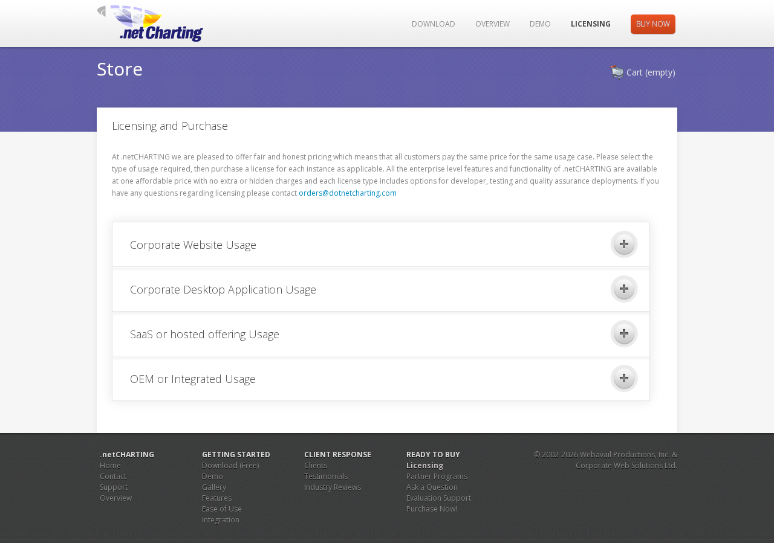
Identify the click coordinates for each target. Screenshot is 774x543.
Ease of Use (222, 509)
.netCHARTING (158, 23)
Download (433, 24)
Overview (492, 24)
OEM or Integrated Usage (193, 378)
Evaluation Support (438, 498)
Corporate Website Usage (193, 244)
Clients (315, 465)
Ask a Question (432, 487)
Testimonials (326, 476)
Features (217, 498)
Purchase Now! (431, 509)
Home (110, 465)
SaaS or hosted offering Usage (204, 334)
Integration (220, 520)
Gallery (214, 487)
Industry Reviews (332, 487)
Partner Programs (436, 476)
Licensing (591, 24)
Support (114, 487)
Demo (540, 24)
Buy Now (653, 24)
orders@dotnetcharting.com (348, 193)
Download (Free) (230, 465)
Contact (113, 476)
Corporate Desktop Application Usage (223, 289)
